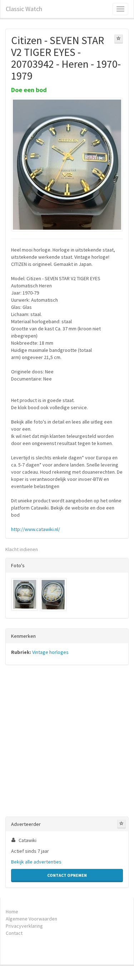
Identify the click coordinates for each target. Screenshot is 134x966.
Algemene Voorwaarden (31, 918)
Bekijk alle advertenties (36, 862)
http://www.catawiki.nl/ (35, 529)
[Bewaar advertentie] (118, 39)
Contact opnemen (67, 875)
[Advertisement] (67, 742)
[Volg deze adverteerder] (121, 824)
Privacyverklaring (24, 926)
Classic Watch (24, 9)
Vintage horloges (50, 652)
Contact (14, 933)
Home (12, 911)
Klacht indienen (21, 549)
